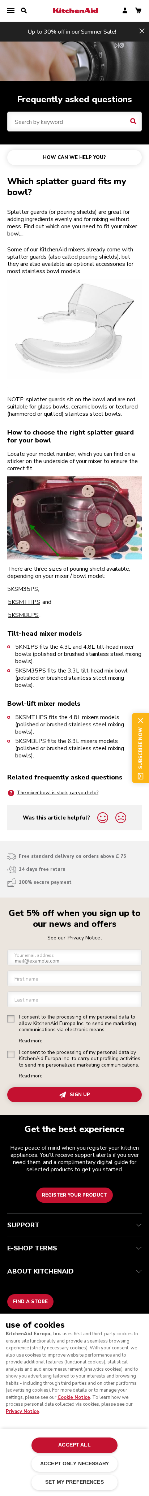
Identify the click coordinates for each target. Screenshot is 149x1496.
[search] (24, 11)
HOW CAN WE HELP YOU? (74, 157)
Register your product (74, 1195)
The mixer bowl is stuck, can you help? (57, 793)
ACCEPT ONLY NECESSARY (74, 1463)
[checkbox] (10, 1018)
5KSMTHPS (24, 602)
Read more (30, 1041)
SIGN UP (80, 1094)
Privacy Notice (22, 1411)
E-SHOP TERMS (32, 1248)
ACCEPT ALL (74, 1445)
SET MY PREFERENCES (74, 1482)
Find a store (30, 1301)
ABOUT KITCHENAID (40, 1271)
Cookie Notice (74, 1397)
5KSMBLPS (23, 615)
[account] (125, 11)
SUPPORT (23, 1225)
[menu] (10, 11)
